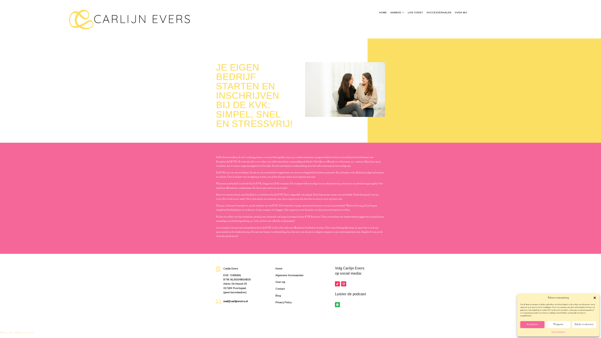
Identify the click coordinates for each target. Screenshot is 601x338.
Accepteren (532, 324)
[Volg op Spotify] (337, 304)
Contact (280, 288)
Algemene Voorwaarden (289, 275)
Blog (278, 295)
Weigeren (558, 324)
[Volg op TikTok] (337, 283)
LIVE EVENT (415, 12)
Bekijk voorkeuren (584, 324)
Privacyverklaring (558, 331)
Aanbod (395, 12)
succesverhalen (439, 12)
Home (383, 12)
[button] (594, 297)
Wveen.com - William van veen (17, 333)
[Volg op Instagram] (343, 283)
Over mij (461, 12)
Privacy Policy (283, 302)
